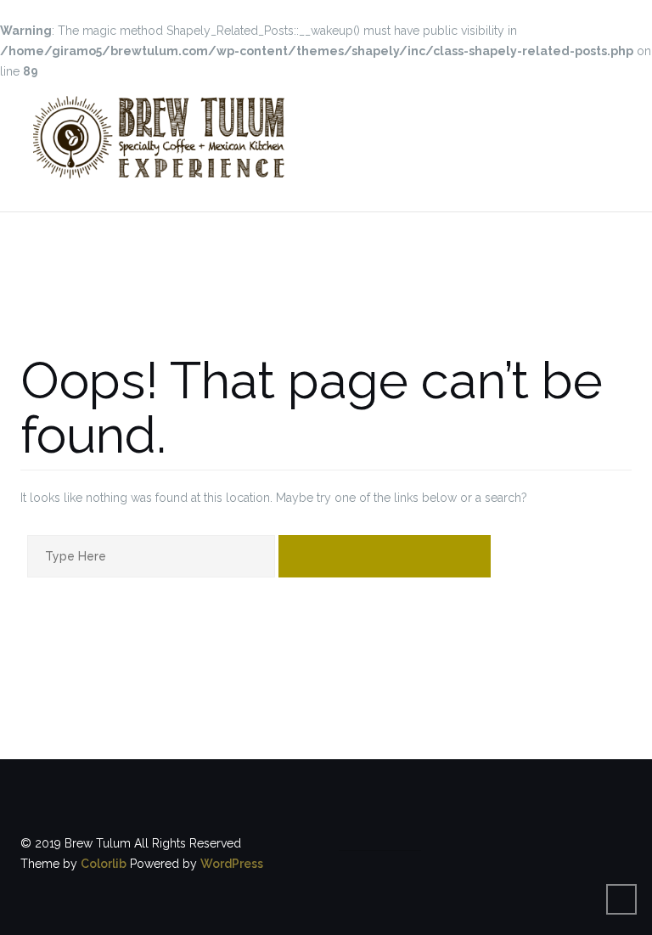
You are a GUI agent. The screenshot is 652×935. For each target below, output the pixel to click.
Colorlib (103, 863)
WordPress (231, 863)
